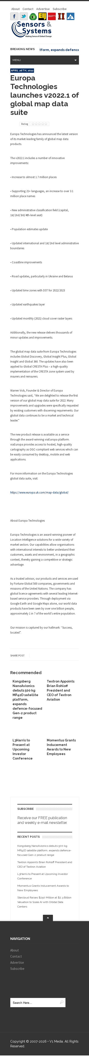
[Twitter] (24, 16)
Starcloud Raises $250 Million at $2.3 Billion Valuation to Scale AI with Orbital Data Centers (44, 902)
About (15, 9)
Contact (28, 9)
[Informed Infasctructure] (61, 16)
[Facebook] (14, 16)
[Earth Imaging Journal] (42, 16)
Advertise (43, 9)
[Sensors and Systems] (31, 36)
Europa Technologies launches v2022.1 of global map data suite (44, 95)
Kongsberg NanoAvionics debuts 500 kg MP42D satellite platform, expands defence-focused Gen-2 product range (27, 699)
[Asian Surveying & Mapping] (52, 16)
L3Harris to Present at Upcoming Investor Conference (23, 749)
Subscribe (60, 9)
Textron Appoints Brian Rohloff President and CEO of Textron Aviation (60, 690)
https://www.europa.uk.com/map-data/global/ (39, 492)
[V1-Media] (33, 16)
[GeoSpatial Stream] (70, 16)
